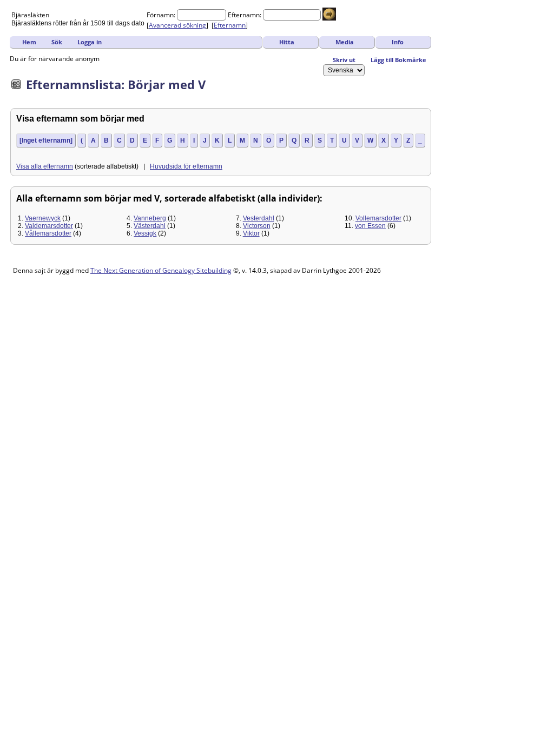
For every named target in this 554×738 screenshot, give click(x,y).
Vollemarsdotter (378, 218)
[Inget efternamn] (45, 140)
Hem (29, 42)
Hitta (286, 42)
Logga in (89, 42)
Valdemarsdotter (49, 226)
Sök (56, 42)
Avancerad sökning (177, 25)
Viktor (251, 233)
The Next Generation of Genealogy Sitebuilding (161, 270)
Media (344, 42)
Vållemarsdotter (48, 233)
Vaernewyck (43, 218)
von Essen (370, 226)
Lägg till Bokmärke (398, 60)
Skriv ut (344, 60)
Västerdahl (150, 226)
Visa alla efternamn (44, 166)
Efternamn (230, 25)
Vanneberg (150, 218)
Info (398, 42)
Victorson (257, 226)
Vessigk (145, 233)
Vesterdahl (258, 218)
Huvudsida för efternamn (186, 166)
